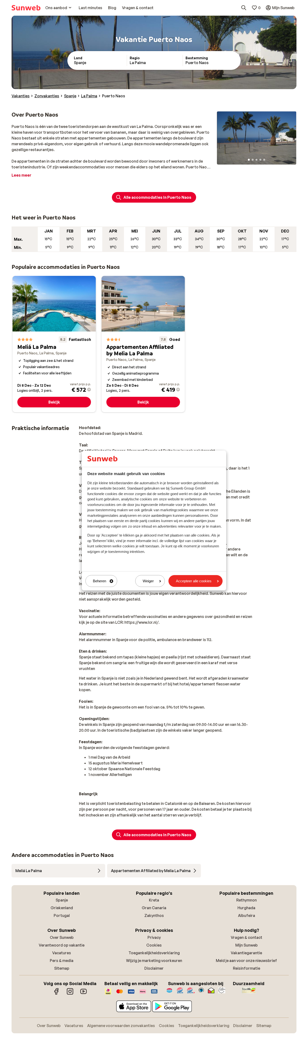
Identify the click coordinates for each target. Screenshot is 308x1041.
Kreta (154, 900)
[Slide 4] (260, 160)
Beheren (99, 581)
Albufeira (246, 915)
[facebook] (56, 993)
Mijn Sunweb (246, 945)
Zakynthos (154, 915)
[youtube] (83, 993)
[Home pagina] (26, 8)
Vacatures (61, 952)
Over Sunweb (62, 937)
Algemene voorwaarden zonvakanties (121, 1025)
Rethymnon (246, 900)
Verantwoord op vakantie (61, 945)
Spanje (62, 900)
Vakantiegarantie (246, 952)
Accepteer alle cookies (194, 581)
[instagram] (70, 993)
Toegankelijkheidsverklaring (154, 952)
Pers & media (61, 960)
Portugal (62, 915)
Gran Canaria (154, 907)
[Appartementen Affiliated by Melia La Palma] (143, 344)
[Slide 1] (249, 160)
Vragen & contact (246, 937)
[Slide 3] (256, 160)
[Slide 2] (253, 160)
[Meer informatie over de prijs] (89, 389)
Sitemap (61, 968)
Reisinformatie (246, 968)
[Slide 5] (264, 160)
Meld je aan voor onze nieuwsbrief (246, 960)
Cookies (154, 945)
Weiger (148, 581)
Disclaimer (154, 968)
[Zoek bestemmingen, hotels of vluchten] (244, 8)
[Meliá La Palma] (54, 344)
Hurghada (246, 907)
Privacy (154, 937)
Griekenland (62, 907)
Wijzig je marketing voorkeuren (154, 960)
